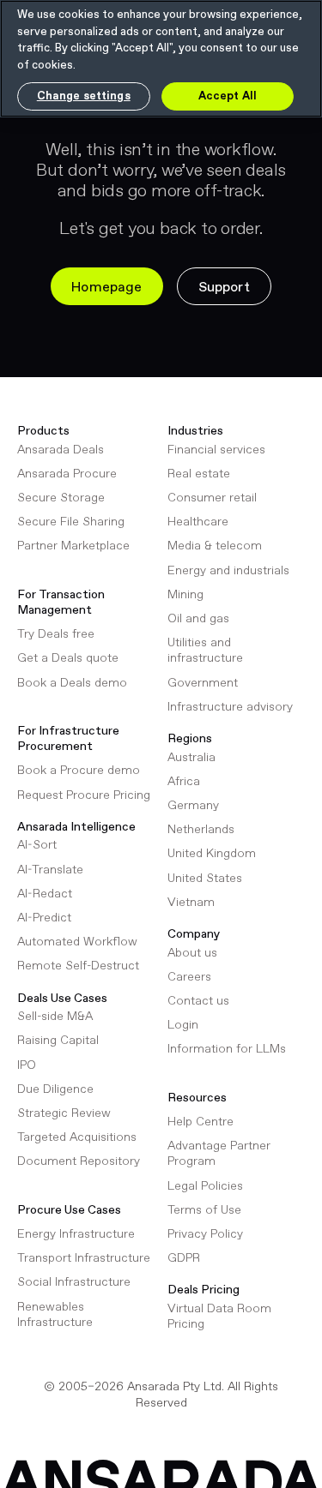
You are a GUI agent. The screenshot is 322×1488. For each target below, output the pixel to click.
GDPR (183, 1258)
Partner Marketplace (73, 546)
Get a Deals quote (67, 658)
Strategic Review (64, 1113)
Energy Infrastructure (76, 1234)
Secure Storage (61, 498)
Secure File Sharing (71, 522)
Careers (189, 977)
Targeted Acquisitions (77, 1137)
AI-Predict (44, 918)
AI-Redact (44, 894)
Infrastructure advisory (230, 707)
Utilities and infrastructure (205, 650)
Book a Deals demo (72, 683)
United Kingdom (211, 853)
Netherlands (200, 829)
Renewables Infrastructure (55, 1314)
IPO (26, 1065)
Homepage (106, 288)
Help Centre (200, 1122)
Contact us (198, 1001)
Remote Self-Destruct (78, 966)
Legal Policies (205, 1186)
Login (182, 1025)
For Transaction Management (61, 602)
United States (204, 878)
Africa (183, 781)
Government (202, 683)
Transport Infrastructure (83, 1258)
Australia (191, 757)
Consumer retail (212, 498)
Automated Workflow (77, 942)
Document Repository (78, 1161)
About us (192, 953)
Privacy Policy (205, 1234)
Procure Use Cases (69, 1210)
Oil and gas (198, 619)
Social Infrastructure (74, 1282)
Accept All (227, 96)
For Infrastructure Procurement (68, 738)
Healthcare (197, 522)
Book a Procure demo (78, 770)
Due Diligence (55, 1089)
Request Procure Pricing (83, 795)
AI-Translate (50, 870)
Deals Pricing (203, 1290)
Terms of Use (204, 1210)
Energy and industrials (228, 571)
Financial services (216, 450)
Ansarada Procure (67, 474)
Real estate (198, 474)
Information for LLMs (226, 1049)
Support (224, 288)
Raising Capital (58, 1040)
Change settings (84, 96)
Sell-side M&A (55, 1016)
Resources (197, 1098)
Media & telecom (214, 546)
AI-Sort (37, 845)
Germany (193, 805)
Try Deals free (55, 634)
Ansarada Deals (60, 450)
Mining (185, 595)
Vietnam (191, 902)
